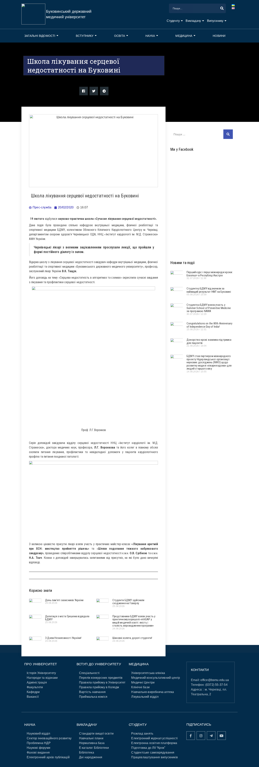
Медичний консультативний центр (155, 677)
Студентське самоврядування (152, 752)
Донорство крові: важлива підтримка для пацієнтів (209, 341)
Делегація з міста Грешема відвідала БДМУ (67, 618)
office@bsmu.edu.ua (214, 680)
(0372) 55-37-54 (216, 684)
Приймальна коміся (93, 696)
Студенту (173, 20)
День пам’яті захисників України (64, 600)
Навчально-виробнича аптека (152, 692)
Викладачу (193, 20)
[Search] (228, 134)
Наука (150, 35)
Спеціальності (89, 673)
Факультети (35, 687)
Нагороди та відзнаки (42, 677)
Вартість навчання (92, 692)
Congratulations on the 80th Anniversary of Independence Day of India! (209, 325)
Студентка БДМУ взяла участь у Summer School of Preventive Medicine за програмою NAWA (209, 308)
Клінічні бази (140, 687)
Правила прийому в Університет (102, 682)
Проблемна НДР (39, 743)
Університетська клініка (148, 673)
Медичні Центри (143, 682)
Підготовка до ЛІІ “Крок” (148, 747)
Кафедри (33, 692)
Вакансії (33, 696)
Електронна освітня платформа (154, 743)
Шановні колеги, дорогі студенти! (132, 638)
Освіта (119, 35)
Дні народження (90, 757)
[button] (83, 91)
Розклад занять (142, 733)
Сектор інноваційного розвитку (49, 738)
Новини (219, 35)
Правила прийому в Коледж (99, 687)
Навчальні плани (91, 738)
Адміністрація (37, 682)
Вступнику (85, 35)
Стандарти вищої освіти (96, 733)
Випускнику (215, 20)
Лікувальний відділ (145, 696)
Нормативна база (91, 743)
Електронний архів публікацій (48, 757)
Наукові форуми (38, 747)
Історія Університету (41, 673)
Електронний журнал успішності (154, 738)
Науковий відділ (38, 733)
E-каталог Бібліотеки (94, 747)
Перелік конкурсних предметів (101, 677)
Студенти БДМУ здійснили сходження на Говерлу (128, 601)
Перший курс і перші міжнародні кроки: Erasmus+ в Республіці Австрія (210, 273)
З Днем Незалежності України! (63, 638)
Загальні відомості (39, 35)
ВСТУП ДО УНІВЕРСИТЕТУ (99, 664)
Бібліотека (86, 752)
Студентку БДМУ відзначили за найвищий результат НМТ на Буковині (209, 290)
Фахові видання (38, 752)
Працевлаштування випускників (154, 757)
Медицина (183, 35)
